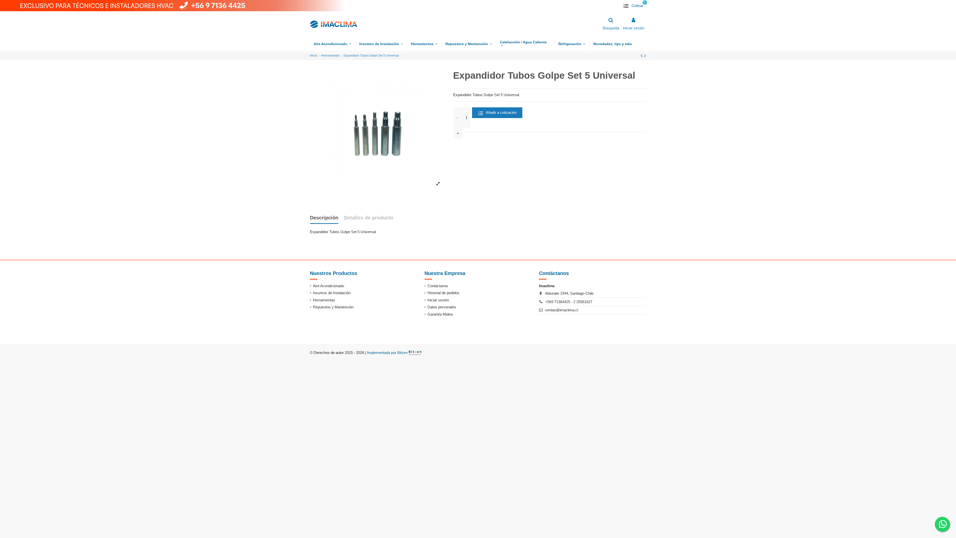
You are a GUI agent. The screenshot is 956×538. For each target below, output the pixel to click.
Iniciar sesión (438, 300)
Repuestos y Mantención (333, 307)
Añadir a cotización (501, 112)
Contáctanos (437, 286)
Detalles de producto (368, 217)
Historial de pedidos (443, 293)
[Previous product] (642, 56)
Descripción (324, 217)
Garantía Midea (440, 314)
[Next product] (645, 56)
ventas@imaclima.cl (561, 310)
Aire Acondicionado (328, 286)
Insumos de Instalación (332, 293)
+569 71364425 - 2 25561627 (568, 302)
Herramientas (324, 300)
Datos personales (441, 307)
